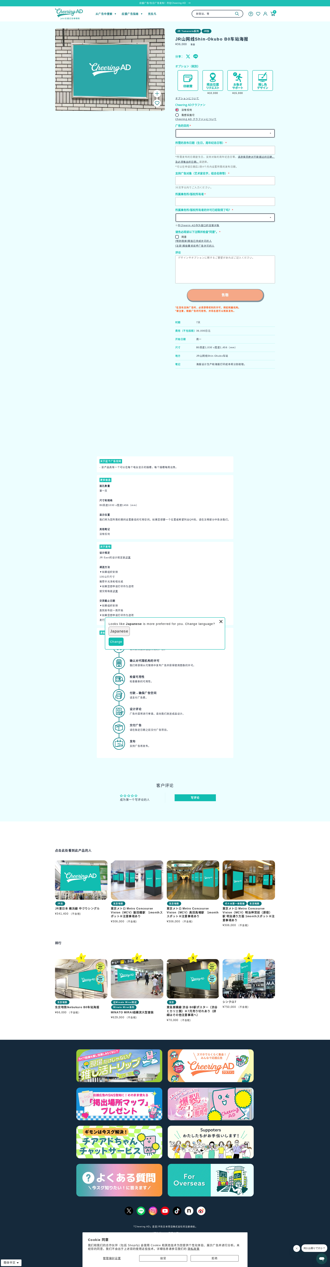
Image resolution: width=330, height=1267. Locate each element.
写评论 (195, 797)
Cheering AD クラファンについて (196, 119)
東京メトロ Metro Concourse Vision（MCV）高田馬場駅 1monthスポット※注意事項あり (193, 912)
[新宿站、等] (237, 14)
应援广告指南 (130, 13)
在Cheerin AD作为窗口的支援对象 (198, 225)
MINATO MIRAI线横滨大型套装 (132, 1012)
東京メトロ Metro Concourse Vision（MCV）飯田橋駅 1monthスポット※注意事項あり (137, 912)
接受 (163, 1258)
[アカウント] (265, 14)
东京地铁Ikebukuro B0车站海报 (77, 1007)
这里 (128, 557)
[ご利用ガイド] (251, 14)
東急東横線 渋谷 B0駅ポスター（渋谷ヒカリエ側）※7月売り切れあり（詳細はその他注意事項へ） (192, 1011)
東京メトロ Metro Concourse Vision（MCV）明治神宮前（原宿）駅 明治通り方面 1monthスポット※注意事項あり (249, 914)
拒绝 (215, 1258)
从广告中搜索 (104, 13)
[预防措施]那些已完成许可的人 (193, 241)
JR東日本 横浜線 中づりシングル (77, 908)
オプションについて (187, 98)
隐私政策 (194, 1248)
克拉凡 (152, 13)
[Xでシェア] (188, 56)
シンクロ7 (229, 1001)
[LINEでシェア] (195, 56)
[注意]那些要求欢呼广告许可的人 (194, 245)
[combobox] (217, 14)
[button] (157, 103)
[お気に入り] (258, 14)
